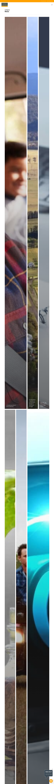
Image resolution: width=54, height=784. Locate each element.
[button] (52, 4)
